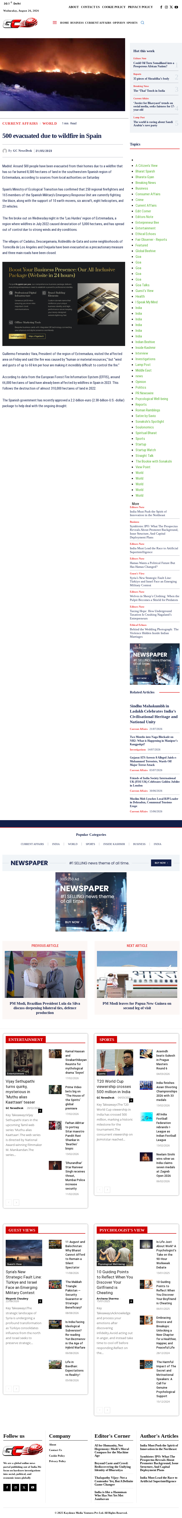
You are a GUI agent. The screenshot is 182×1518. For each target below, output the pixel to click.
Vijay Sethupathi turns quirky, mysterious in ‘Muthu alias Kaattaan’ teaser (20, 1091)
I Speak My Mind (147, 302)
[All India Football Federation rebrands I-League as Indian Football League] (146, 1116)
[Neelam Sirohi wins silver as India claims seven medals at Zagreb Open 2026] (146, 1156)
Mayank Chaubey (17, 1298)
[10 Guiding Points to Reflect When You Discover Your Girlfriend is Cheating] (115, 1253)
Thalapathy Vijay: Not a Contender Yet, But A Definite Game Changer (114, 1481)
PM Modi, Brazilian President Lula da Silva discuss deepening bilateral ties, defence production (45, 1007)
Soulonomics (145, 427)
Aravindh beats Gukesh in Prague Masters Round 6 (165, 1060)
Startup (141, 444)
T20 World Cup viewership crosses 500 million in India (114, 1086)
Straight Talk (145, 456)
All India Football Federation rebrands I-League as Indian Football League (166, 1127)
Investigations (145, 359)
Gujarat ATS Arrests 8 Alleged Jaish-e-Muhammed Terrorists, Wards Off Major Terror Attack (153, 761)
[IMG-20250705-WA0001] (63, 304)
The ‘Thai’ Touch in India (149, 90)
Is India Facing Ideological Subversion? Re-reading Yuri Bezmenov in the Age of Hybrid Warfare (75, 1334)
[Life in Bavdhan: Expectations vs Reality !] (55, 1364)
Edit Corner (143, 211)
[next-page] (16, 1203)
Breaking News (141, 86)
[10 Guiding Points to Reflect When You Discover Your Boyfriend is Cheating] (146, 1284)
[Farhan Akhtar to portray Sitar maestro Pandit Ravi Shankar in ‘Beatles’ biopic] (55, 1125)
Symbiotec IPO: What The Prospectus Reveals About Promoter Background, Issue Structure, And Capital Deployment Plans (154, 531)
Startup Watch (146, 450)
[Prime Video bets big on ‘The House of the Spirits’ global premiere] (55, 1089)
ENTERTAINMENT (26, 1040)
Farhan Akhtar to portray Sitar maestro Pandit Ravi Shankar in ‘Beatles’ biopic (74, 1135)
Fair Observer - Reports (151, 239)
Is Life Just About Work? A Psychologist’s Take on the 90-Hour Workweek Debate (166, 1254)
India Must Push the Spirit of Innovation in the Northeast (148, 513)
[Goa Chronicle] (20, 23)
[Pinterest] (107, 150)
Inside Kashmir (145, 347)
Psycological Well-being (152, 399)
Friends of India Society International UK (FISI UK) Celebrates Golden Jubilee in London (155, 782)
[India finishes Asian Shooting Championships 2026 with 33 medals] (146, 1085)
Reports (137, 74)
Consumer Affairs (148, 194)
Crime (140, 200)
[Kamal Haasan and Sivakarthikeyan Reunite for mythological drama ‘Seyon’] (55, 1053)
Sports (140, 438)
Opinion (141, 382)
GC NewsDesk (22, 150)
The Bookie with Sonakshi (154, 461)
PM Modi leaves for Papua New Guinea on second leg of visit (137, 1005)
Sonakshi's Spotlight (150, 421)
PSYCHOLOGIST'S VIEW (122, 1230)
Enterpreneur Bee (147, 222)
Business (142, 188)
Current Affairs (20, 123)
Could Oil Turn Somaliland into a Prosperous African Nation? (153, 64)
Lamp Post (139, 117)
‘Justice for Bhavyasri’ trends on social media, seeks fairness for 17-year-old (154, 106)
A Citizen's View (147, 166)
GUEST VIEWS (22, 1230)
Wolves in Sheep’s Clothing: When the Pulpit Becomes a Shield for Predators (154, 598)
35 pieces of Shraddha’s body (151, 78)
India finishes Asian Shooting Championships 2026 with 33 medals (166, 1091)
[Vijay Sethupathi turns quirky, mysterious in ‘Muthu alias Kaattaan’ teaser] (24, 1062)
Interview (142, 353)
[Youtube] (176, 7)
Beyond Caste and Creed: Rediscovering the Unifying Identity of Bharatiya (113, 1466)
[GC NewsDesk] (5, 151)
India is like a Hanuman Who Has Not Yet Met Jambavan (111, 1495)
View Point (143, 467)
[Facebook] (161, 7)
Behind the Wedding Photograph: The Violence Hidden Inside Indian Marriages (154, 632)
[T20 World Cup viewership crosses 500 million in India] (115, 1062)
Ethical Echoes (146, 234)
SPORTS (107, 1040)
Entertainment (146, 228)
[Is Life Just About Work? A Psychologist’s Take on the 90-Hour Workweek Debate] (146, 1244)
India (139, 308)
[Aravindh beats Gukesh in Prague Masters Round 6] (146, 1053)
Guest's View (145, 291)
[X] (171, 7)
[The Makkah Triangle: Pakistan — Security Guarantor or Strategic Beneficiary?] (55, 1284)
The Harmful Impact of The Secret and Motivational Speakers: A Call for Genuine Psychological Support (166, 1379)
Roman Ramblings (148, 410)
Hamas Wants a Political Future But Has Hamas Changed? (152, 564)
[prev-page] (9, 1203)
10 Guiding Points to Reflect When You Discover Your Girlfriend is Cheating (115, 1282)
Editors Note (139, 58)
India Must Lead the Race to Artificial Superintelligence (158, 1479)
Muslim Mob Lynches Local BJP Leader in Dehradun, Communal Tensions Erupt (154, 802)
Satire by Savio (146, 416)
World (49, 123)
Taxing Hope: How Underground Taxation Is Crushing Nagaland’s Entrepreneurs (151, 614)
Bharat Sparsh (145, 171)
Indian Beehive (145, 342)
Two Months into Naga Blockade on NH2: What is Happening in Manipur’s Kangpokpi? (154, 740)
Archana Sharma (108, 1298)
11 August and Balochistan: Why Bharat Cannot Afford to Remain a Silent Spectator (75, 1254)
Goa (138, 257)
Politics (141, 387)
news (139, 376)
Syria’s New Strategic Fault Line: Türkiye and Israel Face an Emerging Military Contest (153, 581)
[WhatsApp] (118, 150)
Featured (142, 245)
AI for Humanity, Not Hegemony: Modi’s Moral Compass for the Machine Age (112, 1450)
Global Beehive (146, 251)
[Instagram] (166, 7)
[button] (142, 22)
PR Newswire (145, 393)
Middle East (144, 370)
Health (140, 296)
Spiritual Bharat (146, 433)
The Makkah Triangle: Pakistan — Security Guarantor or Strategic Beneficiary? (73, 1294)
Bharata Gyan (145, 177)
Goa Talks (143, 285)
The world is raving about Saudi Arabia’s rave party (153, 123)
